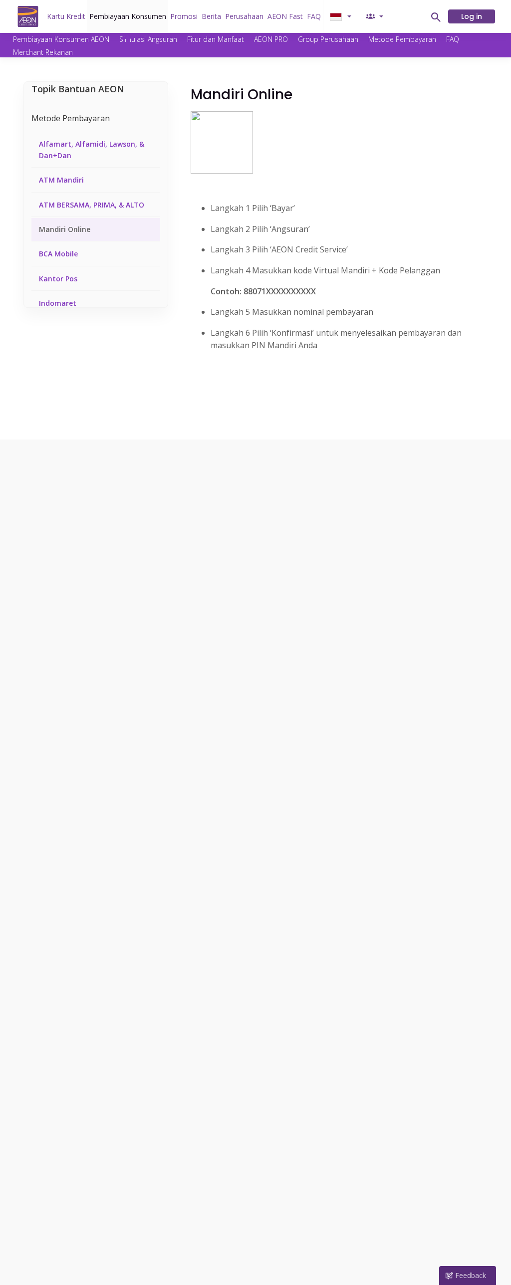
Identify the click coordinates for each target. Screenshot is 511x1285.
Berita (211, 16)
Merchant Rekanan (43, 52)
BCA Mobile (58, 253)
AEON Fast (285, 16)
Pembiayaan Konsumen (127, 16)
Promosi (184, 16)
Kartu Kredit (66, 16)
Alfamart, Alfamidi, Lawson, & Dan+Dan (91, 149)
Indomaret (57, 303)
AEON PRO (271, 39)
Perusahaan (244, 16)
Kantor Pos (58, 278)
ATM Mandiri (61, 180)
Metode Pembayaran (402, 39)
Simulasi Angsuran (148, 39)
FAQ (314, 16)
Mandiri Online (64, 229)
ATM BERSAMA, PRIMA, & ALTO (91, 205)
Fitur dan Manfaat (215, 39)
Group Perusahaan (328, 39)
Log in (471, 16)
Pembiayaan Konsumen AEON (61, 39)
